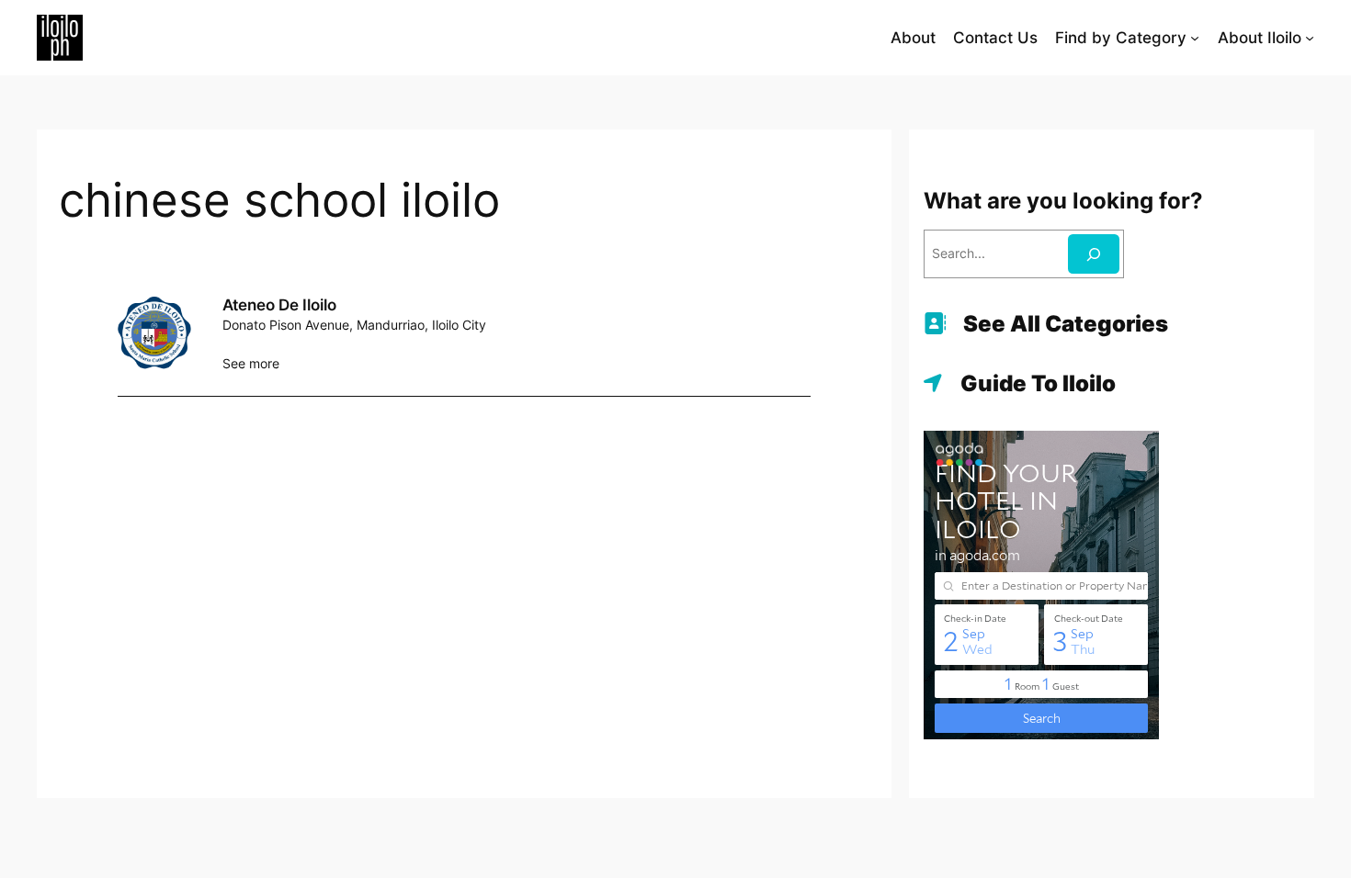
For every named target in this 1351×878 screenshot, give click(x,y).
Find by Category (1120, 37)
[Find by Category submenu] (1194, 37)
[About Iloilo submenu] (1309, 37)
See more (250, 363)
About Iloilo (1259, 37)
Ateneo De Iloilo (279, 305)
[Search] (1093, 254)
